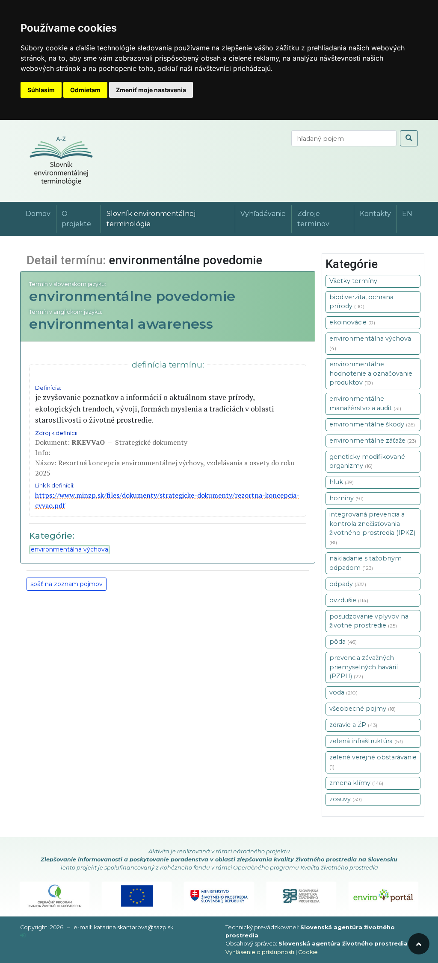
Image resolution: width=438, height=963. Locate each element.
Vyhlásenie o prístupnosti (259, 952)
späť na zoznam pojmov (66, 584)
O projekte (76, 219)
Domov (38, 214)
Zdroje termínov (313, 219)
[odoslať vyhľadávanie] (409, 138)
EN (407, 214)
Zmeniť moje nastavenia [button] (151, 89)
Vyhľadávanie (263, 214)
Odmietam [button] (85, 89)
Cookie (308, 952)
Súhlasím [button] (41, 89)
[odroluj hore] (418, 943)
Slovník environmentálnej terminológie (151, 219)
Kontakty (375, 214)
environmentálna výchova (69, 549)
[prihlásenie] (23, 935)
